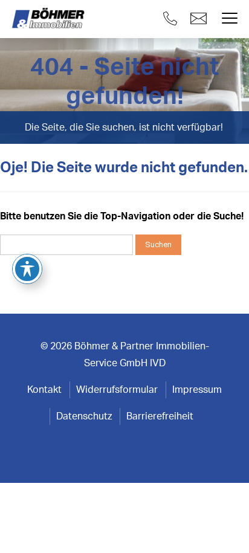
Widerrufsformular (117, 390)
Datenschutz (84, 416)
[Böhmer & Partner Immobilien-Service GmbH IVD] (49, 18)
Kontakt (44, 390)
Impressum (197, 390)
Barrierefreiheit (159, 416)
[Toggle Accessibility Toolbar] (27, 268)
